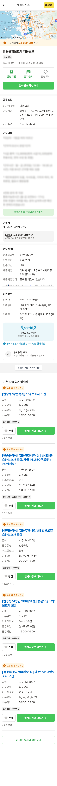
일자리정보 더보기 (34, 430)
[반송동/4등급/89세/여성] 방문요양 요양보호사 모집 (28, 603)
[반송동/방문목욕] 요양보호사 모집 (24, 394)
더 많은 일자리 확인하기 (28, 739)
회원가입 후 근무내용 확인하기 (28, 212)
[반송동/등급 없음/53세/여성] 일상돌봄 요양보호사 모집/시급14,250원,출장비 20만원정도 (27, 460)
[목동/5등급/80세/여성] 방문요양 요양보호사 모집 (28, 674)
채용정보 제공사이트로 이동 (28, 368)
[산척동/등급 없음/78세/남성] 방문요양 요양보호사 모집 (27, 533)
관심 (10, 430)
